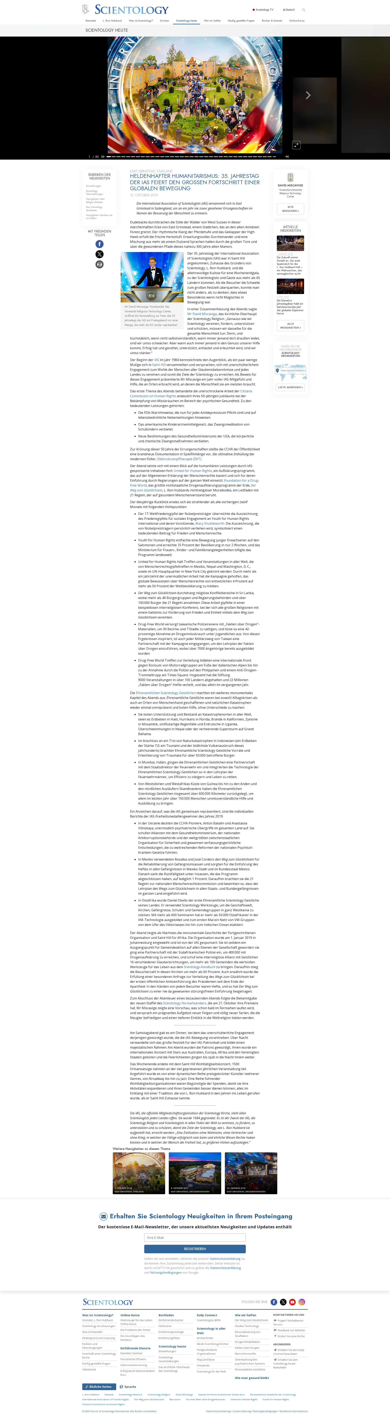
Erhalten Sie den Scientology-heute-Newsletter (285, 1363)
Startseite (91, 21)
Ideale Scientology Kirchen (213, 1344)
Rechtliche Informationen (294, 1411)
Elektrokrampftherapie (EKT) (179, 459)
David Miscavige (184, 1394)
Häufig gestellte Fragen (241, 21)
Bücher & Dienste (272, 21)
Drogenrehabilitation (247, 1342)
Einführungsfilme (169, 1338)
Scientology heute (186, 21)
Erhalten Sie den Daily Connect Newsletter (288, 1352)
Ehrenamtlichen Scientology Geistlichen (166, 693)
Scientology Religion (159, 1394)
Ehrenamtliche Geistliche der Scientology (273, 1394)
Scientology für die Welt (211, 1371)
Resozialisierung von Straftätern (247, 1334)
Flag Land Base (206, 1359)
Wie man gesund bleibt (252, 1378)
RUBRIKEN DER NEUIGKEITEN (99, 176)
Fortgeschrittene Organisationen (207, 1351)
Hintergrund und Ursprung (98, 1338)
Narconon (175, 1399)
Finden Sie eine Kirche (291, 1336)
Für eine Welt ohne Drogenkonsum (205, 1399)
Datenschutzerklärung (225, 1259)
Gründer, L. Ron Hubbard (97, 1320)
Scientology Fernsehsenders (184, 1003)
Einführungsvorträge (171, 1332)
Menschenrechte (245, 1353)
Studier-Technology (247, 1326)
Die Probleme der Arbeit (135, 1330)
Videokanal (89, 1369)
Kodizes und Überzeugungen (92, 1346)
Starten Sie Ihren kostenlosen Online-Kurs (221, 1394)
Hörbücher (165, 1326)
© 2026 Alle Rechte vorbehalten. (119, 1411)
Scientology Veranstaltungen (94, 192)
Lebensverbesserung (133, 1365)
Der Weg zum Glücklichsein (251, 1320)
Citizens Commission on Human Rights (103, 1404)
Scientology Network (130, 1394)
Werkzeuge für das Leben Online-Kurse (136, 1322)
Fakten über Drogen (247, 1348)
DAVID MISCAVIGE (290, 185)
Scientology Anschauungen (98, 1326)
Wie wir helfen (212, 21)
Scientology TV (264, 10)
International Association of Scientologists (105, 1399)
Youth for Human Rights (275, 1399)
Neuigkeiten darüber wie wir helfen (99, 216)
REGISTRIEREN (195, 1249)
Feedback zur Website (291, 1330)
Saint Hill (159, 364)
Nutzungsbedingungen (166, 1272)
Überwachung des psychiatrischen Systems (250, 1361)
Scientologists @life (209, 1320)
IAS (156, 360)
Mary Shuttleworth (209, 523)
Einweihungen (93, 186)
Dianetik (109, 1394)
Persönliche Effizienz (133, 1359)
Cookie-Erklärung (241, 1411)
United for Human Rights (193, 470)
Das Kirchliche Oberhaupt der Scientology (174, 1369)
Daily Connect (207, 1315)
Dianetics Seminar (131, 1353)
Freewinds (203, 1365)
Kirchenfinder (205, 1338)
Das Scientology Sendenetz (94, 208)
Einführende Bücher (171, 1320)
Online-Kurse (296, 21)
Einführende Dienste (135, 1348)
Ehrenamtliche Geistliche (250, 1369)
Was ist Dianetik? (92, 1332)
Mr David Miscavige (202, 314)
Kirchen (164, 21)
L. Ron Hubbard (112, 21)
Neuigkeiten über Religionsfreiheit (95, 200)
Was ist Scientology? (141, 21)
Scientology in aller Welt (211, 1331)
